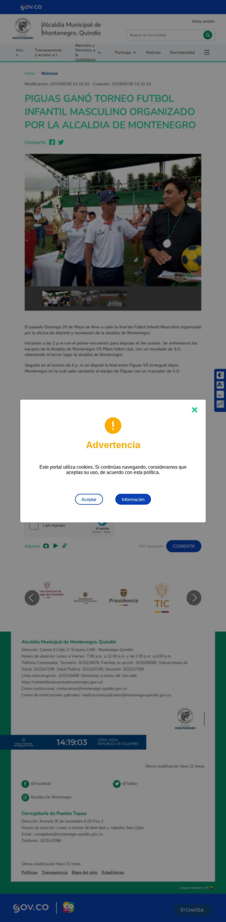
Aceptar (89, 499)
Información (133, 499)
